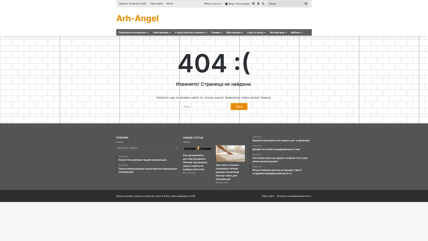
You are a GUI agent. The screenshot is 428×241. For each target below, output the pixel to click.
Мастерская (233, 32)
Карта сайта (156, 3)
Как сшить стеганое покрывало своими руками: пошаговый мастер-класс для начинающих (227, 172)
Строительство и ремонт (190, 32)
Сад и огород (255, 32)
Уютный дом (277, 32)
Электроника (160, 32)
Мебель (295, 32)
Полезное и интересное (132, 32)
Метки (169, 3)
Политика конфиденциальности (294, 196)
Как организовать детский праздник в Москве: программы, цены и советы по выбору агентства (195, 162)
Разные (215, 32)
